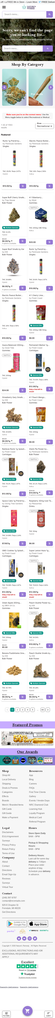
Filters (6, 1016)
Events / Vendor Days (39, 800)
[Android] (24, 938)
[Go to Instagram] (30, 938)
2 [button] (17, 710)
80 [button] (43, 710)
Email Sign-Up (9, 874)
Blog (31, 779)
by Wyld (32, 200)
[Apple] (19, 938)
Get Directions (9, 912)
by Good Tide (8, 348)
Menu (39, 123)
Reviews (6, 879)
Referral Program (37, 822)
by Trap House (8, 200)
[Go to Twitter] (35, 938)
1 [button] (12, 710)
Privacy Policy (9, 845)
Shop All (6, 775)
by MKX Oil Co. (8, 605)
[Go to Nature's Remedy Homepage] (29, 7)
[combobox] (7, 240)
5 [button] (32, 710)
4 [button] (27, 710)
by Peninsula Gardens (12, 143)
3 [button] (22, 710)
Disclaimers (7, 832)
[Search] (49, 14)
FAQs (31, 788)
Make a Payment (10, 817)
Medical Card (35, 817)
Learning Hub (35, 809)
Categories (7, 792)
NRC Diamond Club (38, 805)
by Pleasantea (35, 503)
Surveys (6, 841)
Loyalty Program (37, 813)
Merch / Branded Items (12, 805)
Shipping (6, 784)
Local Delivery (9, 779)
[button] (4, 7)
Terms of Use (8, 853)
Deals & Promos (10, 788)
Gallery (32, 796)
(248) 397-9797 (9, 898)
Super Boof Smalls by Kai (13, 249)
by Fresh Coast (35, 298)
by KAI (5, 252)
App (31, 775)
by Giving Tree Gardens (12, 503)
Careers (33, 784)
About (5, 862)
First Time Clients (37, 792)
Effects (5, 796)
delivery (32, 862)
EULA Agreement (10, 836)
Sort (48, 1016)
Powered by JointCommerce (9, 987)
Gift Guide (7, 813)
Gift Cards (7, 809)
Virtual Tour (7, 887)
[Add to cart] (22, 186)
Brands (5, 800)
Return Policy (8, 849)
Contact (5, 866)
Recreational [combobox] (43, 126)
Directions (7, 870)
